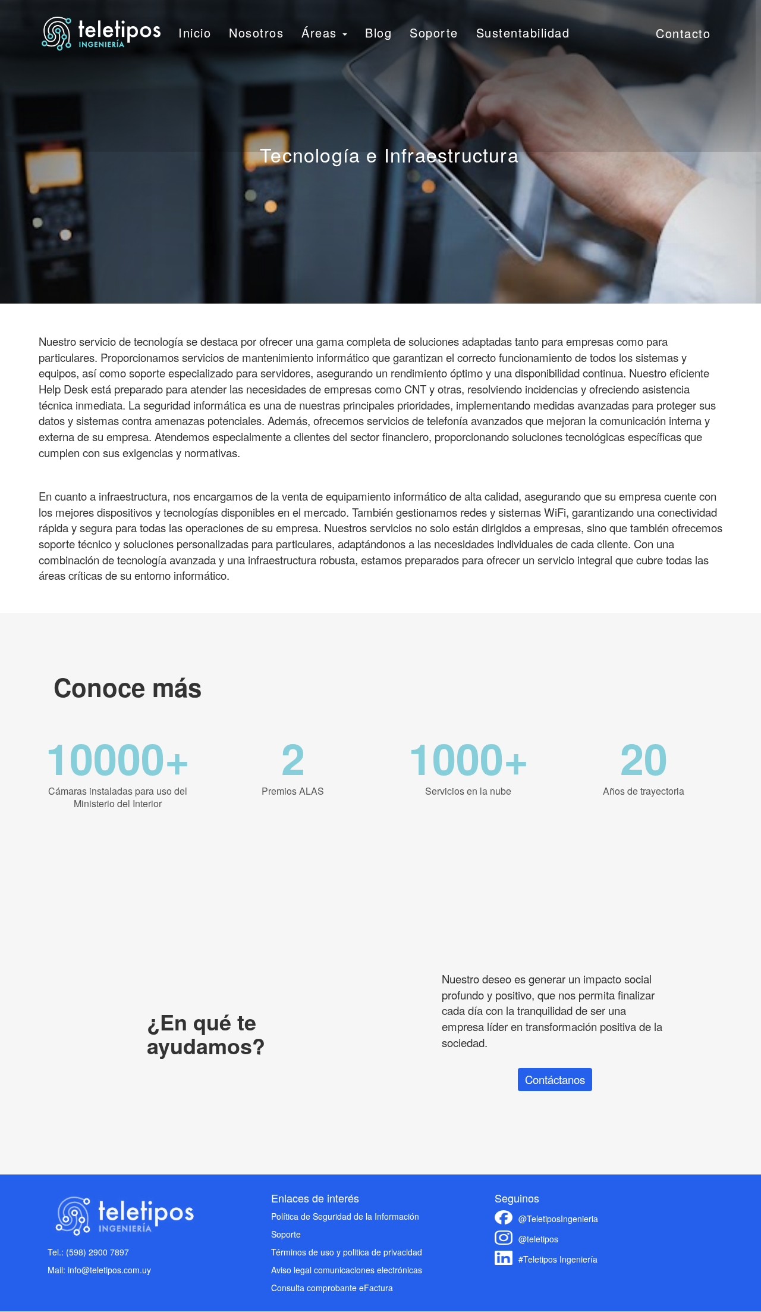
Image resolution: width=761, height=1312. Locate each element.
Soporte (434, 32)
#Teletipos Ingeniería (558, 1259)
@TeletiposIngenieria (558, 1218)
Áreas (321, 32)
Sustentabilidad (523, 32)
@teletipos (538, 1239)
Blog (378, 32)
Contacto (683, 33)
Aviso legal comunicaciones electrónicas (346, 1270)
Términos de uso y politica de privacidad (346, 1252)
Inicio (194, 32)
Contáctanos (555, 1079)
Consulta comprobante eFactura (332, 1288)
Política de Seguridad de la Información (345, 1216)
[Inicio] (101, 34)
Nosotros (256, 32)
